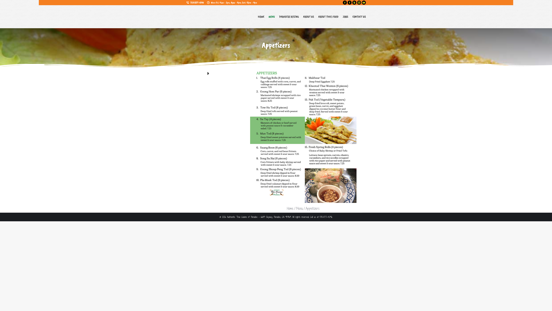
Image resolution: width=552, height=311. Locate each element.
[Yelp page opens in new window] (354, 3)
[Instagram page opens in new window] (359, 3)
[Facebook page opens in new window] (345, 3)
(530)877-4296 (197, 2)
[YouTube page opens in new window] (364, 3)
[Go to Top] (548, 307)
